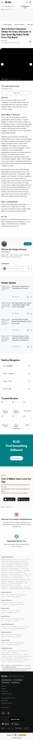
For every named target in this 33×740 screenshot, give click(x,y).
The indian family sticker (9, 667)
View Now (16, 458)
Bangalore (7, 665)
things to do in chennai (8, 602)
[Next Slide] (31, 64)
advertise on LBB (6, 693)
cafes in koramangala (15, 586)
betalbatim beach (12, 612)
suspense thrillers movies (9, 650)
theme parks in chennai (17, 604)
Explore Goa (5, 608)
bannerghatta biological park (10, 559)
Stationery (27, 665)
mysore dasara (14, 561)
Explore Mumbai (6, 592)
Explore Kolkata (6, 632)
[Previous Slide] (2, 64)
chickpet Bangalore (15, 574)
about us (4, 686)
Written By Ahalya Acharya (14, 249)
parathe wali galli (6, 642)
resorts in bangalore (15, 570)
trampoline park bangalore (17, 579)
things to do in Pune (12, 620)
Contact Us (4, 691)
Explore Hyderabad (7, 624)
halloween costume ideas (13, 659)
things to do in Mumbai (8, 594)
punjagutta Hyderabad (19, 628)
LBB (2, 665)
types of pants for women (15, 661)
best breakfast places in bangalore (21, 588)
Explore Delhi (5, 640)
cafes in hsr (18, 565)
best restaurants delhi (13, 644)
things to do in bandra (14, 596)
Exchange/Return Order (8, 698)
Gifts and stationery (17, 665)
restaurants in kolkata (14, 636)
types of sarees (16, 654)
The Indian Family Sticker (15, 79)
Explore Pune (5, 616)
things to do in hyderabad (9, 626)
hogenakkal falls (14, 568)
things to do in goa (7, 610)
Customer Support (6, 703)
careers (3, 688)
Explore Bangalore (7, 557)
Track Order (4, 700)
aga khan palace (6, 618)
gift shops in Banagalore (13, 563)
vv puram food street (17, 576)
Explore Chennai (6, 600)
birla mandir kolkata (7, 634)
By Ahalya (4, 40)
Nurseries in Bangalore (16, 583)
